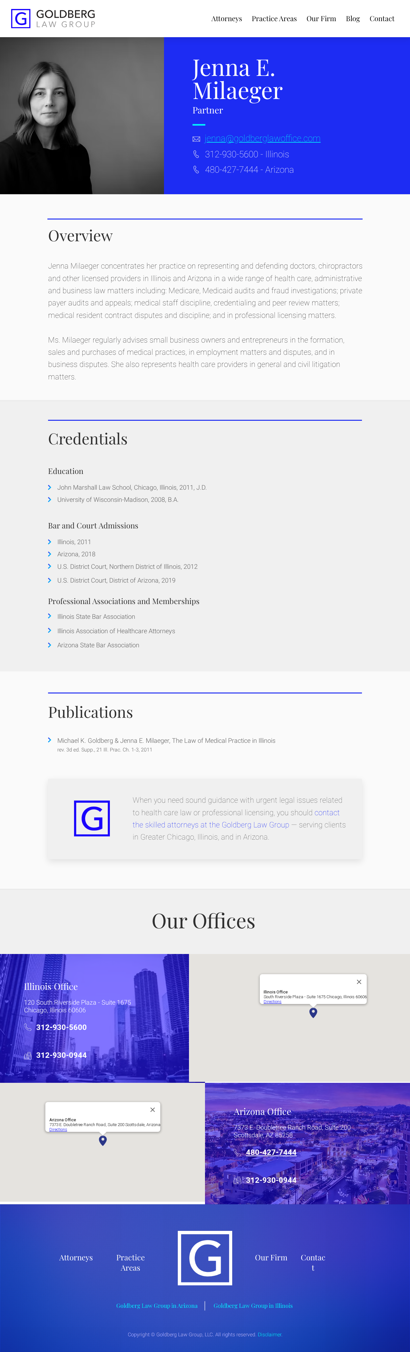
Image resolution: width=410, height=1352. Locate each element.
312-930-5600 (231, 154)
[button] (274, 18)
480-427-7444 (231, 169)
